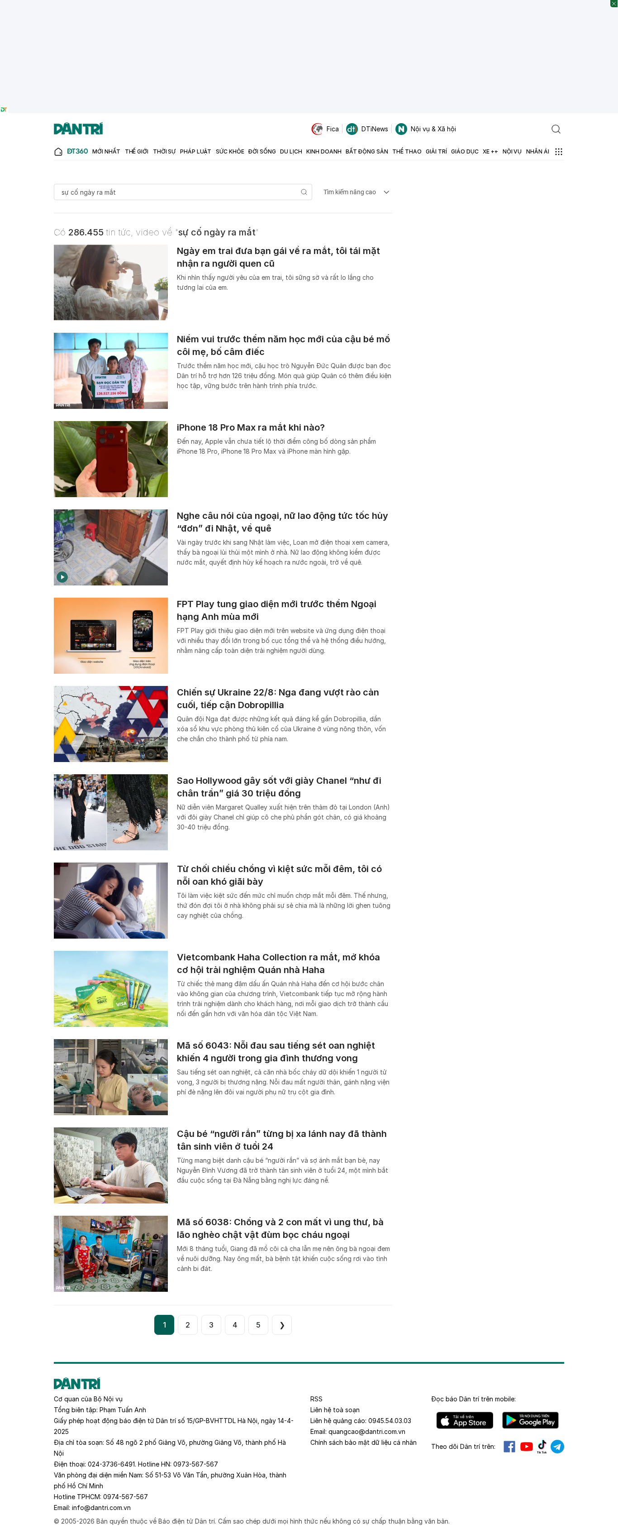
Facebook (509, 1446)
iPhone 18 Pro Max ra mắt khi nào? (251, 427)
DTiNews (374, 129)
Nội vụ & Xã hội (433, 129)
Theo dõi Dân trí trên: (463, 1446)
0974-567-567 (125, 1497)
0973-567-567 (195, 1464)
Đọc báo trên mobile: (473, 1399)
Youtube (526, 1446)
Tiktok (542, 1446)
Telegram (557, 1446)
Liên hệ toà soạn (335, 1410)
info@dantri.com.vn (101, 1507)
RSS (316, 1399)
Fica (333, 129)
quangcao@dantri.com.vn (366, 1431)
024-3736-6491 (111, 1464)
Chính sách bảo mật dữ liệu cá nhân (363, 1442)
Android (530, 1420)
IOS (465, 1420)
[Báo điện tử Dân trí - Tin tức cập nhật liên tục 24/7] (78, 129)
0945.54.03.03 (389, 1420)
